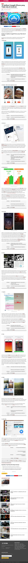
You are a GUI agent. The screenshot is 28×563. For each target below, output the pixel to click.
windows (22, 547)
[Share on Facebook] (6, 26)
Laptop (20, 547)
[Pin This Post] (14, 26)
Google (19, 549)
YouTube (18, 547)
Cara (15, 546)
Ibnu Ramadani (8, 9)
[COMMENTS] (22, 26)
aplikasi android (24, 548)
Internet (21, 548)
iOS (3, 8)
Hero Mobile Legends (17, 548)
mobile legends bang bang (19, 546)
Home (2, 8)
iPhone (23, 546)
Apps (5, 8)
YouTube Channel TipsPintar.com (6, 462)
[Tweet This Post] (10, 26)
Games (15, 547)
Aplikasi (2, 38)
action (17, 549)
